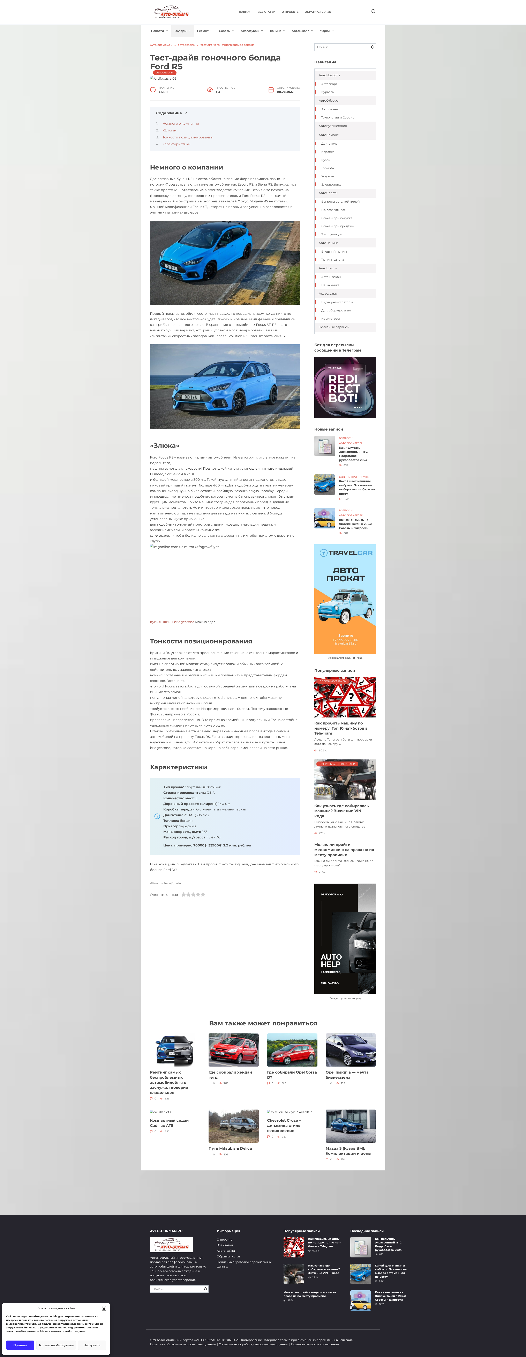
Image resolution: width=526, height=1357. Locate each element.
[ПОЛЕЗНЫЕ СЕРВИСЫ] (345, 697)
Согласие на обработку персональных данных (253, 1344)
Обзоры (180, 31)
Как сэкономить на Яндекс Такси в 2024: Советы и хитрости (355, 524)
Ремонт (203, 31)
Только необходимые (56, 1345)
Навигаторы (330, 318)
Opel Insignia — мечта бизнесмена (347, 1075)
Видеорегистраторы (337, 302)
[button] (104, 1308)
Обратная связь (318, 11)
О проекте (290, 11)
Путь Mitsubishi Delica (230, 1148)
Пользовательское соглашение (315, 1344)
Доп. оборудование (336, 310)
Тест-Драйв (172, 883)
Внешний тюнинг (334, 251)
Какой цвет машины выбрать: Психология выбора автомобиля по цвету (357, 487)
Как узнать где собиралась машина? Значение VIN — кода (341, 810)
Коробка (327, 151)
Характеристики (176, 144)
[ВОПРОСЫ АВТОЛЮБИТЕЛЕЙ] (345, 779)
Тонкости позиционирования (188, 137)
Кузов (325, 160)
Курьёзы (327, 92)
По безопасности (334, 209)
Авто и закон (331, 277)
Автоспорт (329, 84)
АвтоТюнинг (328, 243)
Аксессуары (250, 31)
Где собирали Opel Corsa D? (292, 1075)
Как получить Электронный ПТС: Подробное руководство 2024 (353, 454)
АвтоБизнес (330, 109)
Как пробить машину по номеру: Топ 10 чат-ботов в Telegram (341, 728)
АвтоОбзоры (164, 72)
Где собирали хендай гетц (230, 1075)
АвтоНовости (329, 75)
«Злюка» (169, 130)
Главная (244, 11)
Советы (224, 31)
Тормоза (327, 168)
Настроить (91, 1345)
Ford (155, 883)
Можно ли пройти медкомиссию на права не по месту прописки (344, 849)
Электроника (331, 184)
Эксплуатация (332, 234)
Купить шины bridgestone (172, 622)
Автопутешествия (333, 126)
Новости (157, 31)
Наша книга (330, 285)
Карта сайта (226, 1251)
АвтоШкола (300, 31)
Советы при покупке (337, 218)
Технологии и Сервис (337, 117)
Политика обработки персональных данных (244, 1264)
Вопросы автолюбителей (340, 201)
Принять (20, 1345)
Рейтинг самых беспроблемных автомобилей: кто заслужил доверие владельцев (169, 1082)
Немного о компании (181, 123)
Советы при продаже (337, 226)
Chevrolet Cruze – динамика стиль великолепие (284, 1125)
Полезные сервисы (334, 327)
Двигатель (329, 143)
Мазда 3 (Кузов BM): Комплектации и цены (348, 1151)
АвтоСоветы (328, 193)
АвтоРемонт (328, 135)
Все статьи (267, 11)
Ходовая (327, 176)
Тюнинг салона (332, 259)
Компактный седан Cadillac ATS (169, 1123)
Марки (325, 31)
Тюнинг (275, 31)
